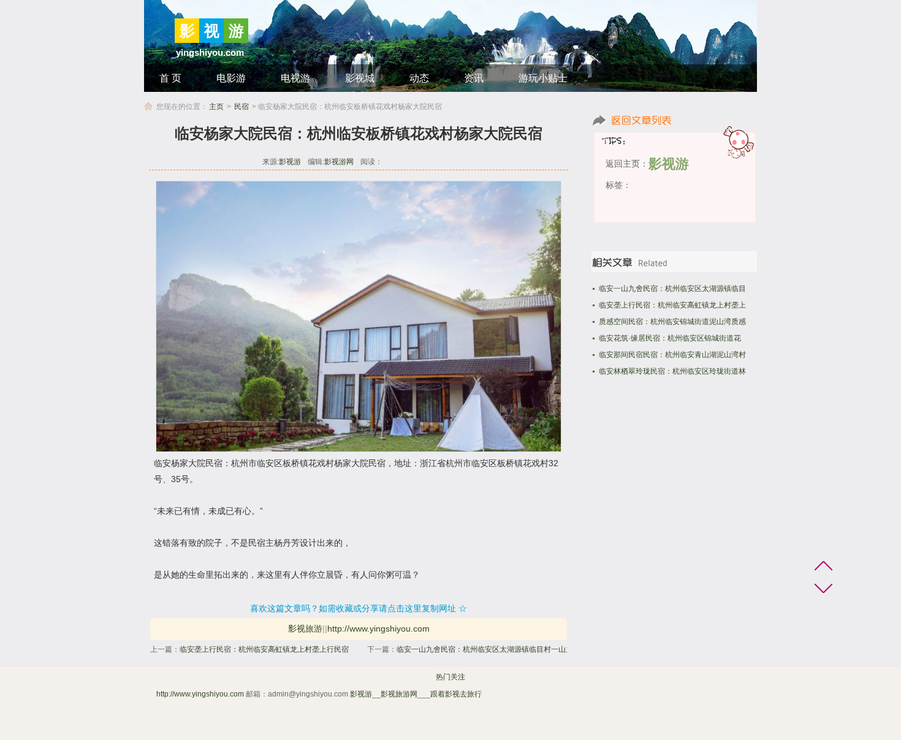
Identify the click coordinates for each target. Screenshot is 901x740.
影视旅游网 (399, 694)
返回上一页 (675, 120)
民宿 (241, 106)
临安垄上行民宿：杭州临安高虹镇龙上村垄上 (672, 305)
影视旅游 (305, 628)
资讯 (474, 78)
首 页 (170, 78)
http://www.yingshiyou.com (378, 628)
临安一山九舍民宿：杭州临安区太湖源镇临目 (672, 288)
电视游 (295, 78)
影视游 (290, 161)
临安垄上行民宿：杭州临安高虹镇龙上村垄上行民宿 (264, 649)
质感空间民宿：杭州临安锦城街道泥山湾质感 (672, 321)
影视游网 (339, 161)
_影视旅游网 (504, 694)
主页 (216, 106)
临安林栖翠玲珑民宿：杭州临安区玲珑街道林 (672, 371)
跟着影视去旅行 (456, 694)
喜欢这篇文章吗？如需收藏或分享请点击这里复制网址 (353, 608)
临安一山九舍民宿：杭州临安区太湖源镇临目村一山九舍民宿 (496, 649)
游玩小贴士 (543, 78)
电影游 (231, 78)
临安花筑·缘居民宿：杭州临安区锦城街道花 (670, 338)
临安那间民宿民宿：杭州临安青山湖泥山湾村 (672, 354)
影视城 (359, 78)
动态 (419, 78)
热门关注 (450, 677)
